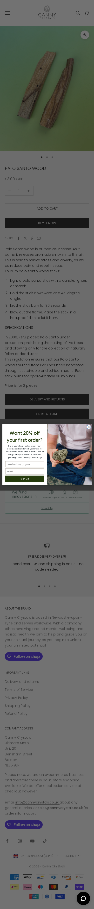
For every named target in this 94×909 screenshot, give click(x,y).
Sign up (24, 478)
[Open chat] (83, 898)
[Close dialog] (89, 427)
